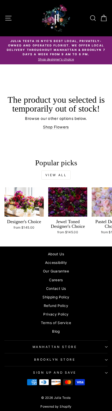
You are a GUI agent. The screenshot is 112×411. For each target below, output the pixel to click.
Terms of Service (56, 323)
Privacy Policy (56, 314)
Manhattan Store (55, 347)
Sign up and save (54, 372)
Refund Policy (56, 306)
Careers (56, 280)
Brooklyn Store (54, 359)
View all (56, 175)
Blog (56, 331)
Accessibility (56, 263)
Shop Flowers (56, 127)
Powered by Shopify (56, 406)
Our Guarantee (56, 271)
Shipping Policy (56, 297)
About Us (56, 254)
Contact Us (56, 288)
